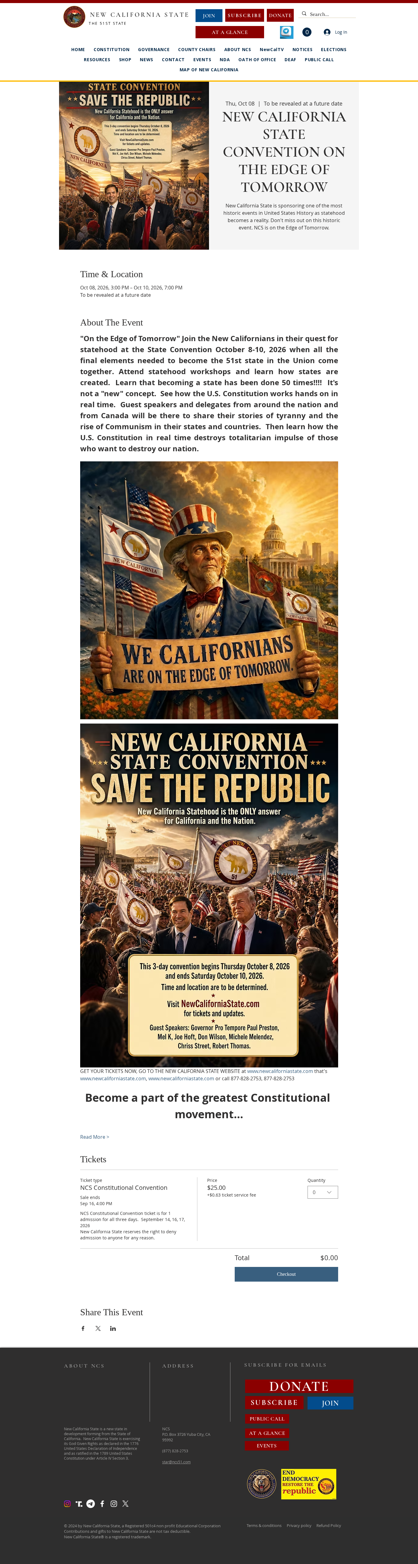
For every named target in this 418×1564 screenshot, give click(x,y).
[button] (307, 32)
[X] (125, 1503)
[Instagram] (67, 1503)
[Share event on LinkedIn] (113, 1328)
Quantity (316, 1180)
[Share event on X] (98, 1328)
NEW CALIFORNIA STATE (139, 15)
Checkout (286, 1274)
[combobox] (323, 1192)
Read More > (94, 1137)
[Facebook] (102, 1503)
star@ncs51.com (176, 1461)
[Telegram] (90, 1503)
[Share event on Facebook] (83, 1328)
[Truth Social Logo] (79, 1503)
